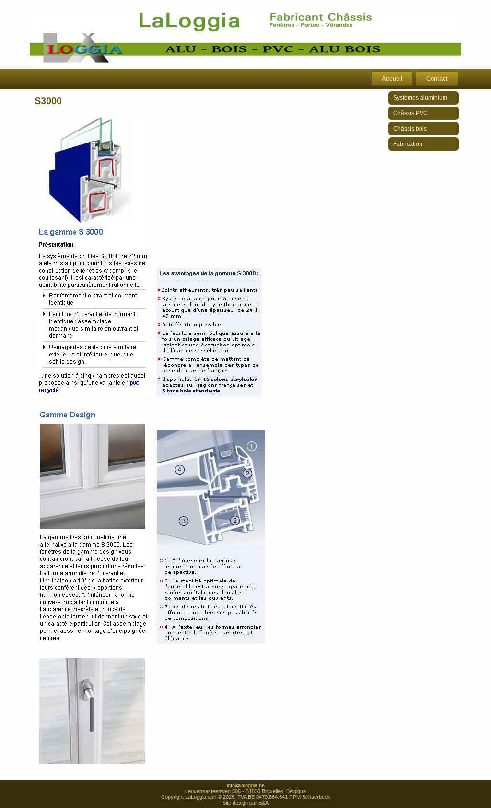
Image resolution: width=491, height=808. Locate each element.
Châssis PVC (410, 113)
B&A (263, 803)
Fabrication (407, 144)
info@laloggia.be (246, 785)
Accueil (392, 78)
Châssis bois (410, 128)
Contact (437, 78)
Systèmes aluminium (420, 98)
